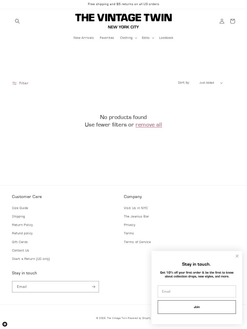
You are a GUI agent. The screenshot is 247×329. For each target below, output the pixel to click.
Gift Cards (20, 242)
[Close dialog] (237, 256)
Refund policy (22, 233)
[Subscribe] (93, 286)
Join (197, 307)
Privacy (129, 225)
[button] (17, 21)
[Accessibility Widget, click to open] (4, 324)
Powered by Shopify (139, 318)
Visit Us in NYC (136, 208)
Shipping (18, 216)
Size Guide (20, 208)
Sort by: (184, 82)
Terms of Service (137, 242)
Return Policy (22, 225)
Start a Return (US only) (31, 259)
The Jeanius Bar (136, 216)
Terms (129, 233)
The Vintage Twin (117, 318)
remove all (149, 125)
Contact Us (20, 250)
